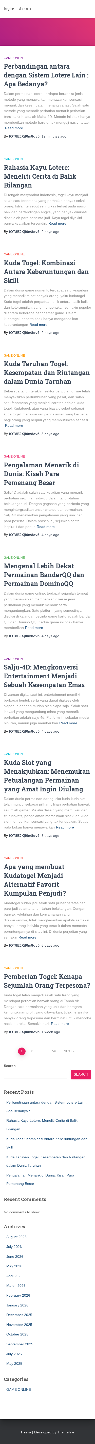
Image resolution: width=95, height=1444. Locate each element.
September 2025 (19, 1344)
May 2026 (14, 1266)
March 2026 (16, 1285)
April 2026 (14, 1276)
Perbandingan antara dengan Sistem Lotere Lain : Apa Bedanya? (46, 75)
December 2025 (19, 1315)
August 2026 (16, 1237)
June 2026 (14, 1256)
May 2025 (14, 1363)
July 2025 (14, 1354)
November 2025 (19, 1325)
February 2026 (18, 1295)
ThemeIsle (65, 1432)
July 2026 (14, 1247)
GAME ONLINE (14, 58)
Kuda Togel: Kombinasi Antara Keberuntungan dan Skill (46, 272)
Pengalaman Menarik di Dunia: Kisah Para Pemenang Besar (41, 474)
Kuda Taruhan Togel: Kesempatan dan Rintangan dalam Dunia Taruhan (47, 373)
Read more (14, 128)
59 (54, 1051)
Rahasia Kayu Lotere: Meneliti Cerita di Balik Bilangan (40, 176)
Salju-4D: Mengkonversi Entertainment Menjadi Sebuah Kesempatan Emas (44, 676)
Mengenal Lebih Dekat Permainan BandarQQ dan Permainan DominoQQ (44, 575)
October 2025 (17, 1334)
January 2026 (17, 1305)
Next (68, 1051)
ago (54, 136)
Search (10, 1066)
